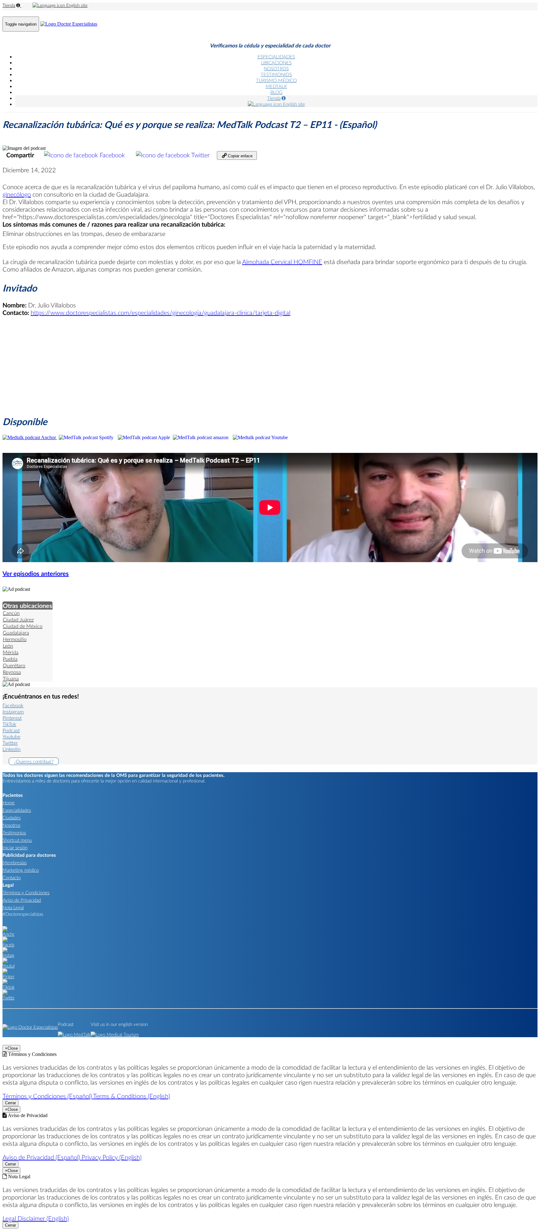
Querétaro (14, 665)
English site (76, 5)
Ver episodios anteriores (35, 573)
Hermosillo (15, 639)
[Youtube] (8, 966)
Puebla (10, 659)
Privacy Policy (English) (112, 1157)
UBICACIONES (276, 62)
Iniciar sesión (15, 847)
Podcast (11, 730)
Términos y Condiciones (25, 892)
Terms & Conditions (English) (131, 1096)
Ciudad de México (22, 626)
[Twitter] (8, 997)
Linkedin (11, 749)
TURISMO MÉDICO (276, 80)
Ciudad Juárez (18, 619)
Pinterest (12, 718)
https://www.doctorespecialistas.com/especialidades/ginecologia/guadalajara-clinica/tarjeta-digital (160, 312)
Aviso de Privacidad (21, 900)
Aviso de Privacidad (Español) (42, 1157)
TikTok (9, 724)
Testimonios (14, 832)
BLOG (276, 92)
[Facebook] (8, 944)
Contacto (11, 877)
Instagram (13, 711)
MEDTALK (276, 86)
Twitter (200, 155)
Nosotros (11, 825)
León (8, 646)
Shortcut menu (17, 840)
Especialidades (16, 810)
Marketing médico (20, 870)
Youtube (11, 736)
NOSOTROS (276, 68)
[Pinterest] (8, 976)
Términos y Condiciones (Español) (47, 1096)
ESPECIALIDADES (276, 56)
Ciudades (11, 817)
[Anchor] (8, 934)
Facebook (112, 155)
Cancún (11, 613)
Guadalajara (16, 632)
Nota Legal (13, 907)
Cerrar (10, 1103)
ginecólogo (16, 194)
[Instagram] (8, 955)
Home (8, 802)
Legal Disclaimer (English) (35, 1218)
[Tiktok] (8, 987)
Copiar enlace (239, 156)
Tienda (8, 5)
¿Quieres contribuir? (33, 761)
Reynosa (12, 672)
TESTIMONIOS (276, 74)
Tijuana (11, 678)
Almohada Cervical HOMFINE (282, 261)
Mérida (10, 652)
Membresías (14, 862)
